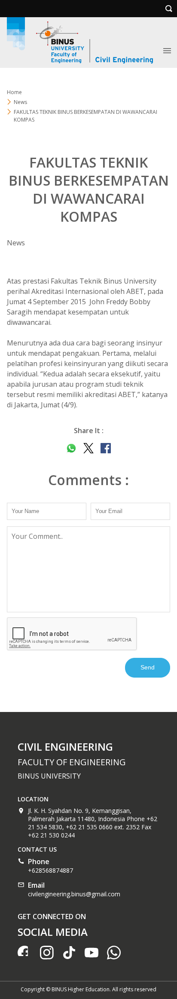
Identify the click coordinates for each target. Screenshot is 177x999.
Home (14, 92)
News (20, 102)
